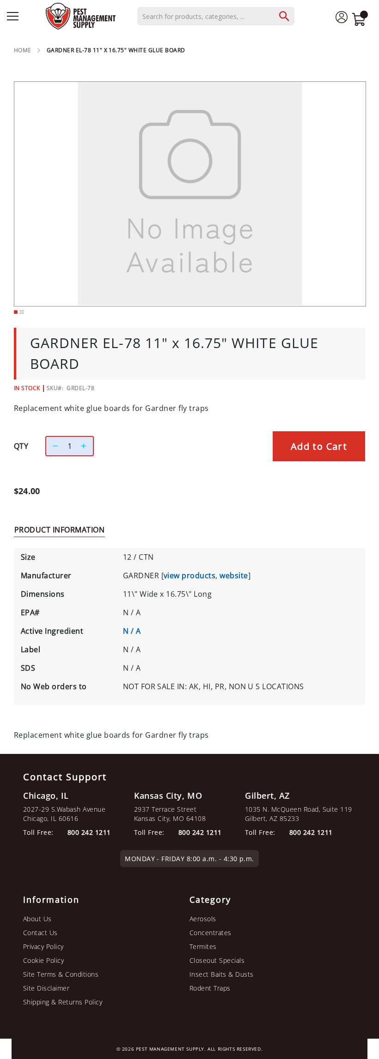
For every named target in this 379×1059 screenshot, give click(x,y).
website (234, 575)
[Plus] (86, 446)
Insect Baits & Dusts (222, 974)
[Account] (341, 16)
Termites (203, 946)
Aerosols (203, 918)
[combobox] (215, 16)
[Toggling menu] (12, 16)
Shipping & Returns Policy (62, 1002)
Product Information (59, 530)
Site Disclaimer (46, 988)
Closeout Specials (217, 960)
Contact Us (40, 932)
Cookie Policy (43, 960)
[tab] (59, 529)
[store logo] (81, 16)
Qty (21, 446)
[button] (16, 312)
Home (22, 50)
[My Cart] (358, 20)
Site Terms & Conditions (60, 974)
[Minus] (53, 446)
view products (189, 575)
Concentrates (211, 932)
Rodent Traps (210, 988)
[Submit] (288, 16)
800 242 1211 (311, 832)
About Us (37, 918)
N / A (132, 631)
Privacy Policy (43, 946)
